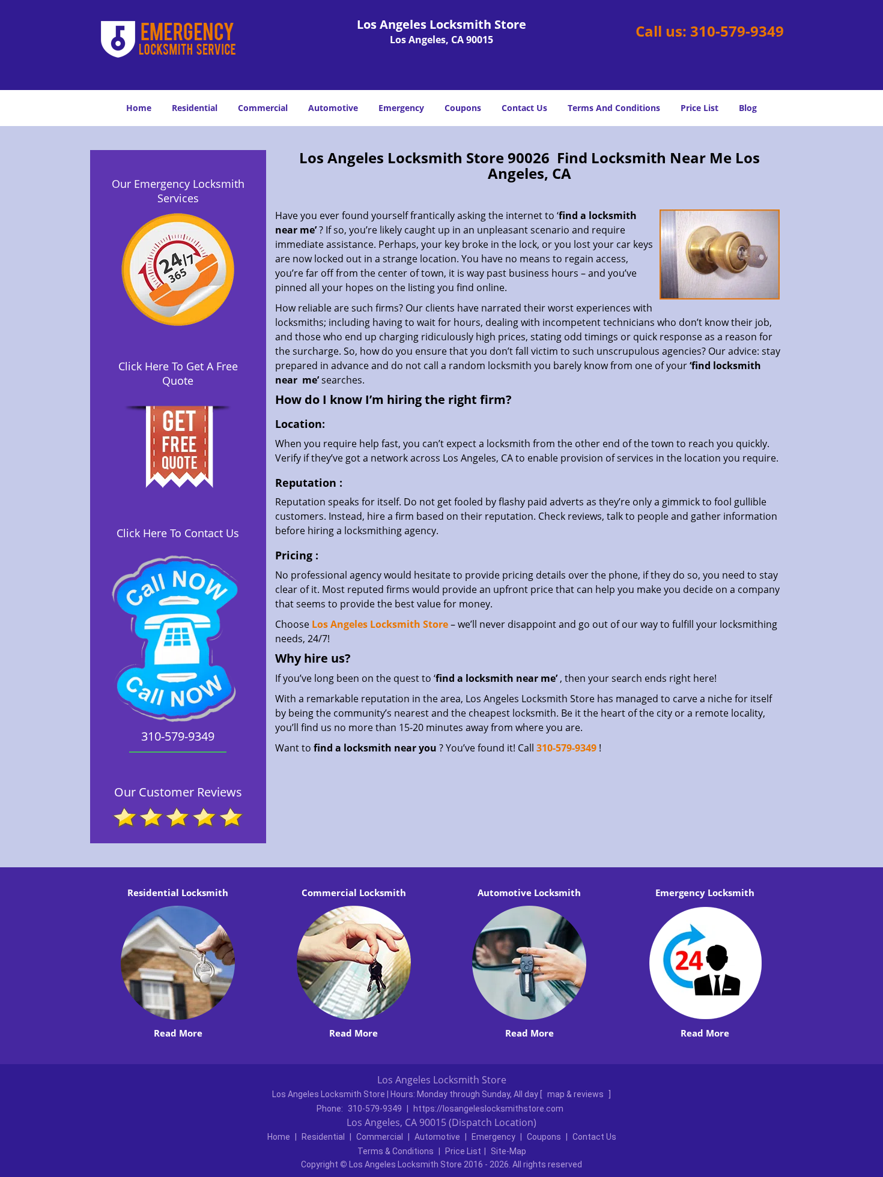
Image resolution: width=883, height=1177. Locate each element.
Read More (178, 1033)
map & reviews (576, 1094)
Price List (699, 107)
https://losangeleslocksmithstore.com (488, 1108)
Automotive (333, 107)
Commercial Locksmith (354, 893)
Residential (194, 107)
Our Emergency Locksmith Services (178, 190)
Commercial (263, 107)
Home (138, 107)
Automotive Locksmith (529, 893)
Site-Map (508, 1151)
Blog (748, 107)
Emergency (401, 107)
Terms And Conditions (614, 107)
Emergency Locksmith (704, 893)
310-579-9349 (737, 31)
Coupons (463, 107)
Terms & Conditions (395, 1151)
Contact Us (524, 107)
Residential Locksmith (177, 893)
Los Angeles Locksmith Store (380, 624)
